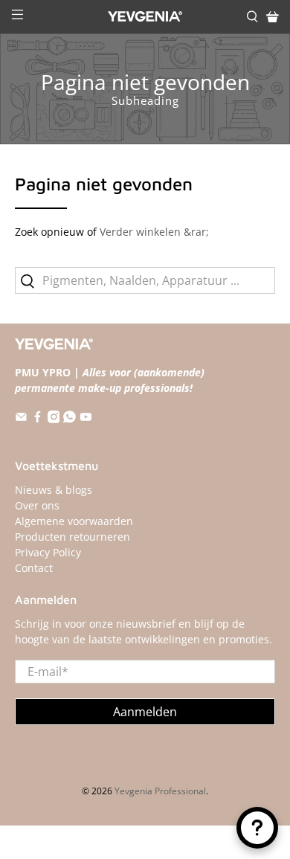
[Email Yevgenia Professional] (21, 419)
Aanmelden (145, 712)
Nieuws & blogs (53, 490)
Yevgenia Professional (160, 791)
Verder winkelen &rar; (154, 232)
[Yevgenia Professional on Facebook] (37, 419)
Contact (34, 568)
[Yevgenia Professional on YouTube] (86, 419)
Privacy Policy (48, 552)
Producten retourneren (72, 537)
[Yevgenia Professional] (145, 16)
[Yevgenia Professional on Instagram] (54, 419)
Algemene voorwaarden (74, 521)
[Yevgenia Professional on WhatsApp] (69, 419)
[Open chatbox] (257, 828)
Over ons (37, 505)
